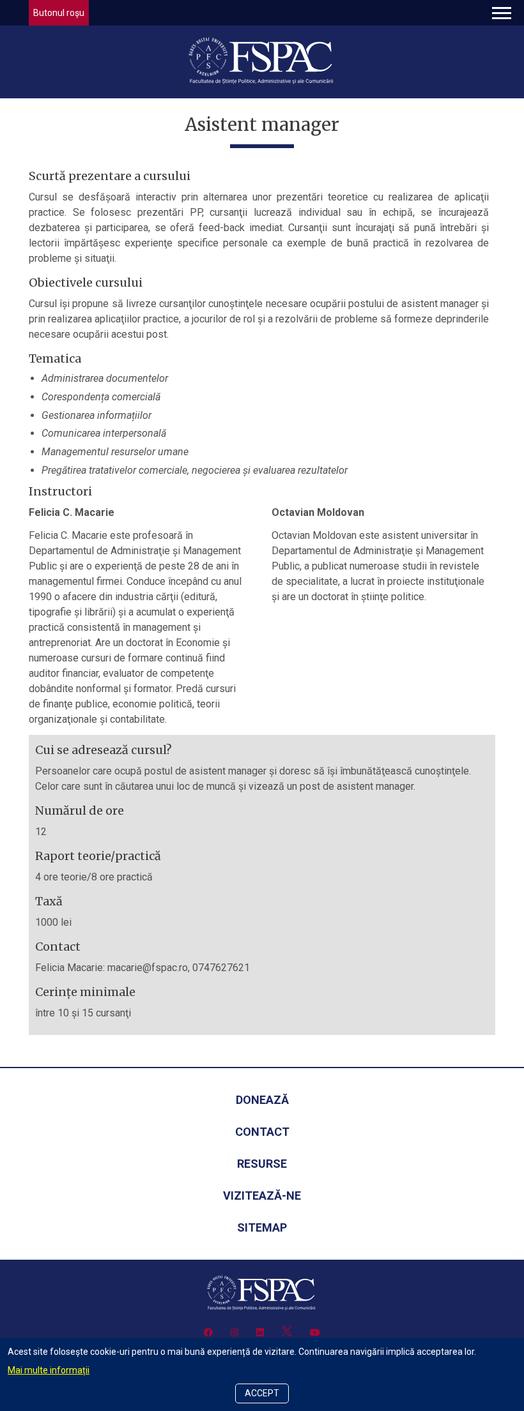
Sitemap (262, 1227)
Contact (262, 1131)
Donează (262, 1099)
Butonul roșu (58, 13)
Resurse (262, 1163)
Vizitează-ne (262, 1195)
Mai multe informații (48, 1370)
